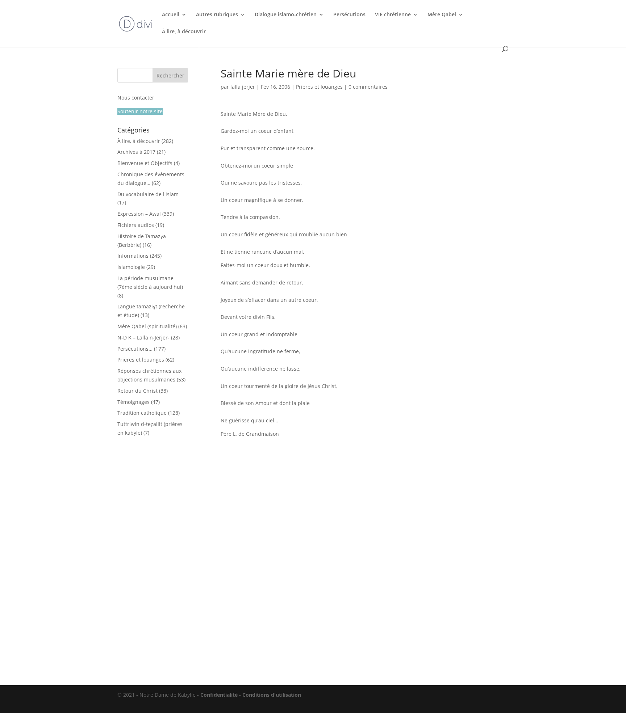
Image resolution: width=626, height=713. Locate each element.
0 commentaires (368, 86)
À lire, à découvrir (184, 32)
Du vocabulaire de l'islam (148, 194)
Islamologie (131, 266)
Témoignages (133, 401)
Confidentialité (219, 694)
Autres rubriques (217, 15)
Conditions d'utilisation (271, 694)
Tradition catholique (142, 412)
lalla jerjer (242, 86)
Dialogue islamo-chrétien (286, 15)
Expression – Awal (139, 213)
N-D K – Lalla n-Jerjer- (143, 337)
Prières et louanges (319, 86)
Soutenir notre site (140, 111)
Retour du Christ (137, 390)
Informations (133, 255)
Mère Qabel (441, 15)
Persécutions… (135, 348)
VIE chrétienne (393, 15)
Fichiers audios (135, 225)
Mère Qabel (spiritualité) (147, 326)
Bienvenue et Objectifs (144, 163)
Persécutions (349, 15)
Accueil (170, 15)
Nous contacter (135, 97)
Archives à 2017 (136, 151)
